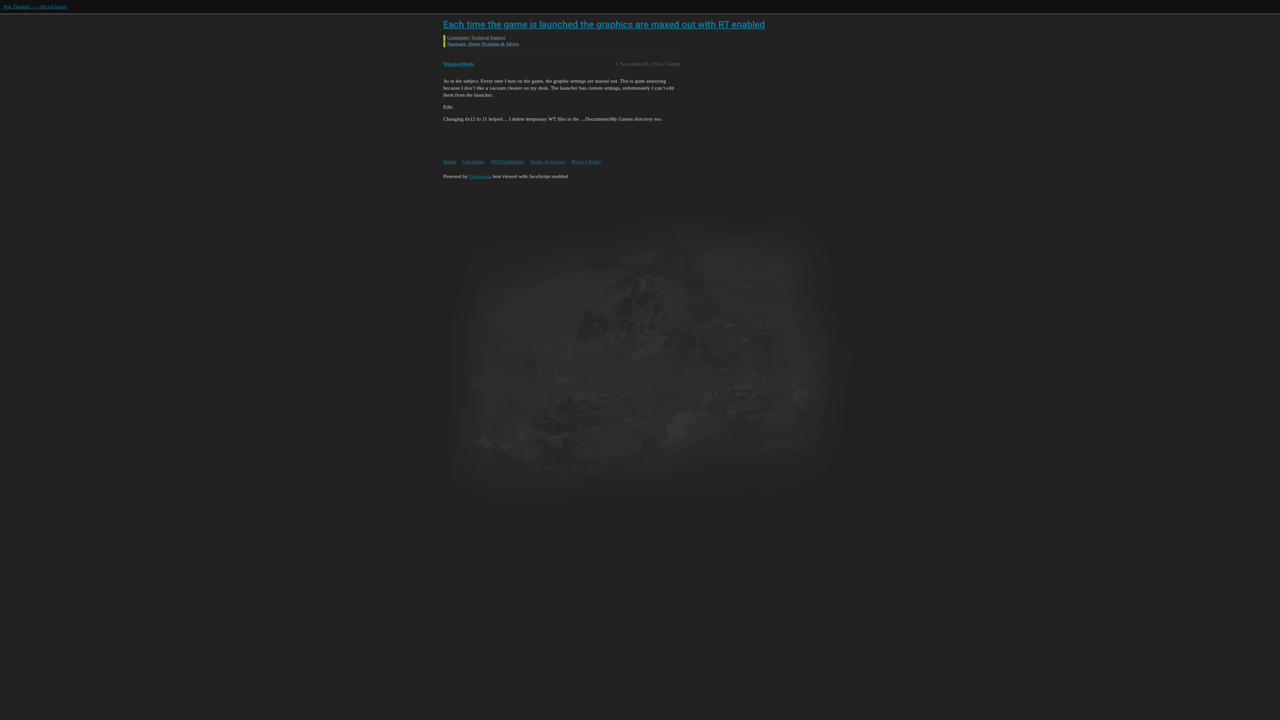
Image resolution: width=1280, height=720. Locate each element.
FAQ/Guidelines (507, 161)
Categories (473, 161)
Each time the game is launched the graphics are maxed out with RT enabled (604, 24)
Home (449, 161)
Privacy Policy (587, 161)
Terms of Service (547, 161)
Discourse (479, 176)
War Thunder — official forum (35, 6)
